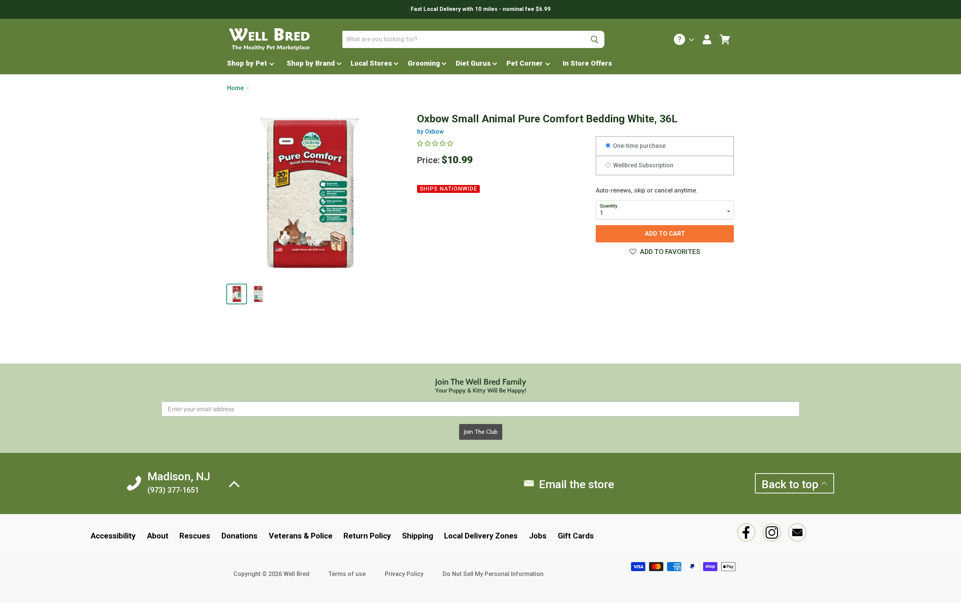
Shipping (417, 535)
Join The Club (481, 431)
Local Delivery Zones (481, 535)
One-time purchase (639, 145)
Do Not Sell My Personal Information (493, 573)
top (791, 484)
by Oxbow (430, 131)
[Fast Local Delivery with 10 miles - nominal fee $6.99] (480, 9)
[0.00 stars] (436, 143)
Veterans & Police (301, 535)
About (158, 535)
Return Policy (367, 535)
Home (235, 88)
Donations (239, 535)
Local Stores (371, 63)
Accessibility (113, 535)
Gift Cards (576, 535)
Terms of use (347, 573)
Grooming (424, 63)
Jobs (538, 535)
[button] (665, 251)
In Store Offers (587, 63)
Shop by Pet (248, 63)
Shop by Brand (311, 63)
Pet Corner (525, 63)
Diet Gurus (473, 63)
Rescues (194, 535)
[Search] (594, 39)
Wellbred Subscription (642, 165)
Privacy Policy (404, 573)
